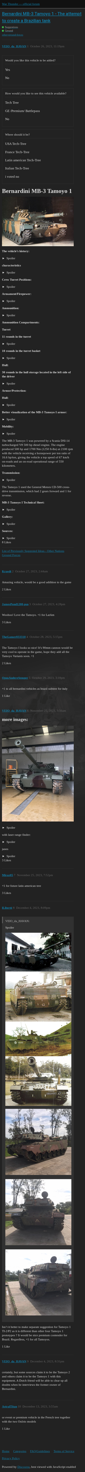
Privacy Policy (11, 1458)
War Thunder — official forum (21, 4)
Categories (19, 1451)
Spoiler (10, 258)
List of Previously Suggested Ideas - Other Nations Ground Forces (33, 553)
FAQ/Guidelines (40, 1451)
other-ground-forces (12, 34)
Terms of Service (64, 1451)
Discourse (23, 1466)
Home (5, 1451)
